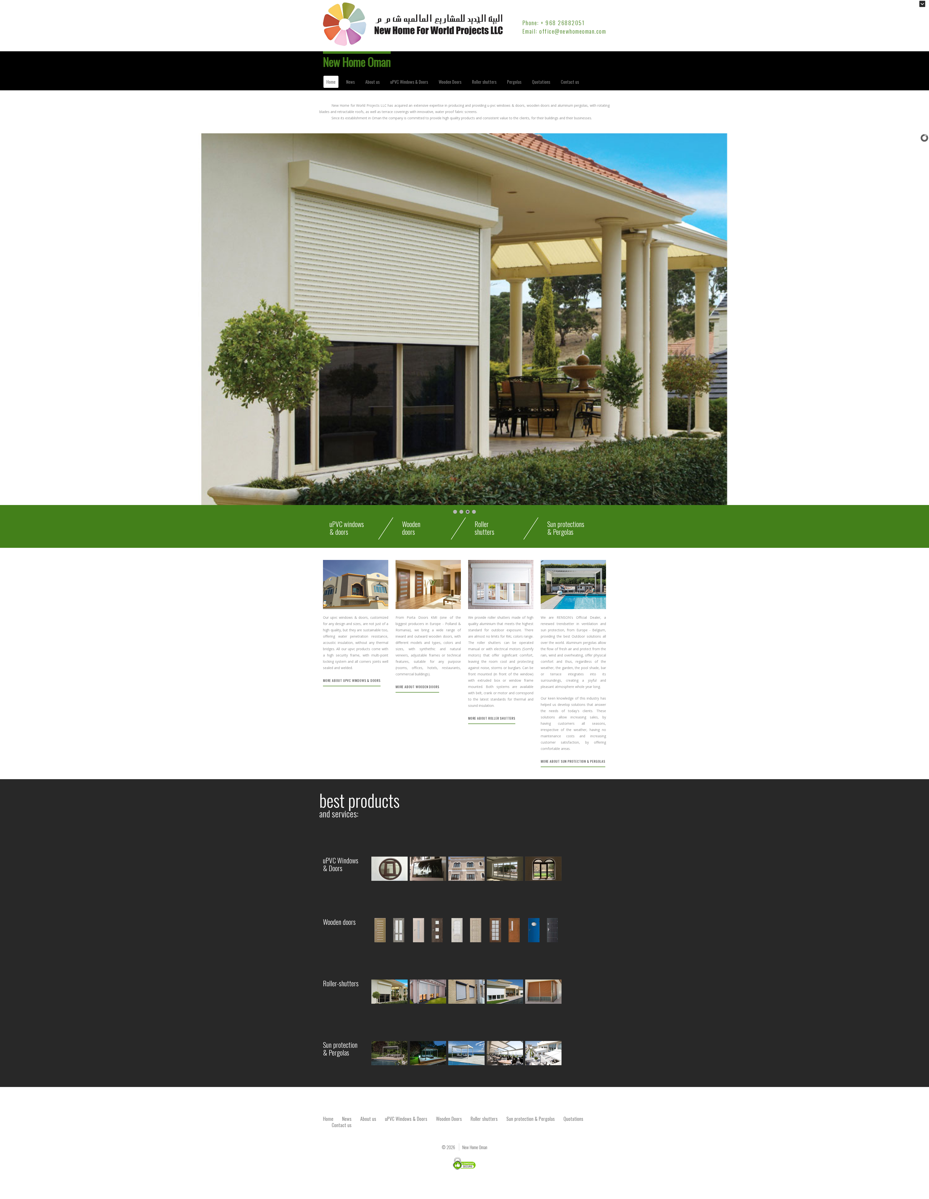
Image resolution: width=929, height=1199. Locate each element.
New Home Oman (357, 61)
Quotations (541, 82)
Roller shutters (484, 82)
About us (372, 82)
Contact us (570, 82)
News (350, 82)
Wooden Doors (450, 82)
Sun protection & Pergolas (530, 1118)
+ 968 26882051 (562, 22)
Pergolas (514, 82)
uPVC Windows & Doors (409, 82)
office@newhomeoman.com (572, 31)
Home (331, 82)
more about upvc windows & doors (352, 680)
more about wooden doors (417, 686)
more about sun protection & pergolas (573, 761)
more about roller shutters (491, 718)
